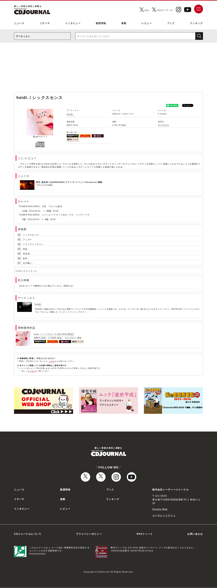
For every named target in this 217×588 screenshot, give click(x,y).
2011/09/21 (163, 125)
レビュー (147, 23)
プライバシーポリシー (89, 533)
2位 (24, 219)
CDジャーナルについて (27, 533)
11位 (24, 210)
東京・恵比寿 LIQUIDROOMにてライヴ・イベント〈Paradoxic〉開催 (69, 182)
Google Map (160, 509)
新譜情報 (101, 23)
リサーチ (45, 23)
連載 (123, 23)
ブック (171, 23)
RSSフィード (145, 533)
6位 (47, 219)
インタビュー (73, 23)
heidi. (70, 114)
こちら (52, 361)
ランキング (196, 23)
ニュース (19, 23)
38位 (48, 210)
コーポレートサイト (164, 515)
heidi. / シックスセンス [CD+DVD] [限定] (54, 334)
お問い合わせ (195, 533)
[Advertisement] (108, 69)
